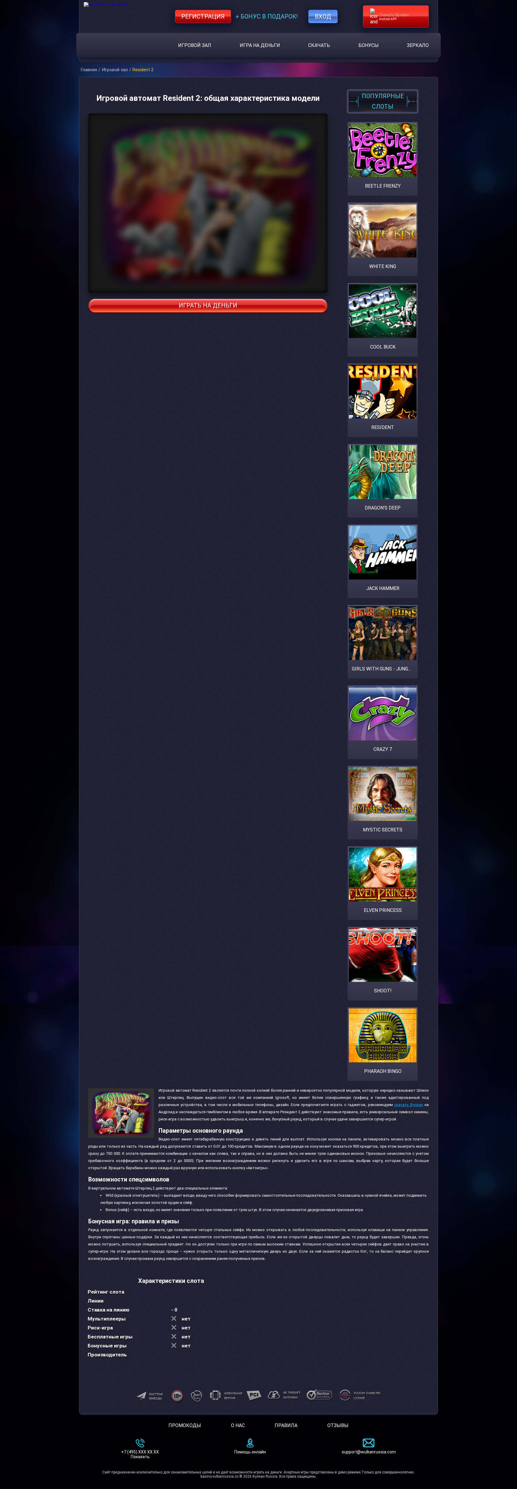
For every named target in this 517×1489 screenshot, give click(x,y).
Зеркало (418, 45)
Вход (323, 16)
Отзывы (338, 1425)
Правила (286, 1425)
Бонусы (368, 45)
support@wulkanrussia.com (369, 1452)
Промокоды (184, 1425)
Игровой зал (194, 45)
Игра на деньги (260, 45)
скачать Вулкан (408, 1104)
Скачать (319, 45)
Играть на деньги (208, 305)
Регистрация (203, 16)
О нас (238, 1425)
